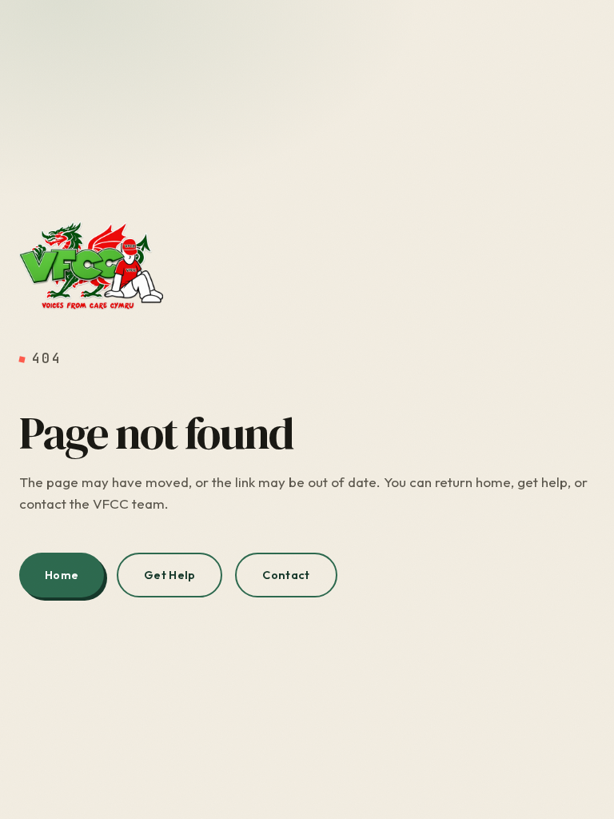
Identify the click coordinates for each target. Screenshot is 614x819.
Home (61, 575)
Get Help (169, 575)
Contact (285, 575)
